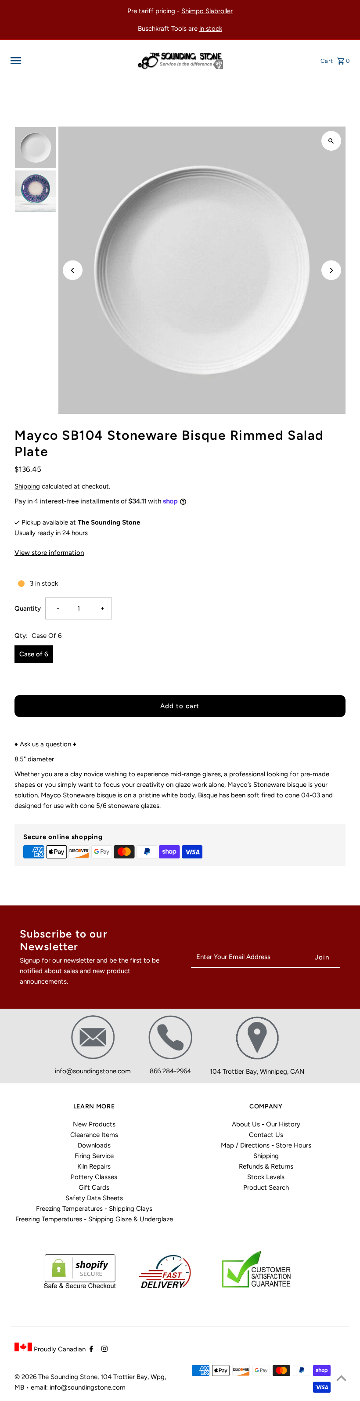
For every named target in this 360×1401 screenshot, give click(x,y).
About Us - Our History (266, 1124)
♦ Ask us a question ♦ (45, 744)
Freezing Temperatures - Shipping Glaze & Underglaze (94, 1219)
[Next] (331, 270)
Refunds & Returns (266, 1166)
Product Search (266, 1187)
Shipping (27, 486)
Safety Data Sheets (94, 1198)
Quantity (27, 608)
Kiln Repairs (94, 1166)
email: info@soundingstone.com (78, 1387)
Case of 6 (33, 654)
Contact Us (266, 1135)
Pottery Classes (94, 1177)
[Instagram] (103, 1349)
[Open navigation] (70, 61)
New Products (94, 1124)
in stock (210, 29)
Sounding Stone (73, 1377)
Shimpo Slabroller (207, 11)
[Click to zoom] (331, 141)
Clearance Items (94, 1135)
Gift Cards (94, 1187)
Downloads (94, 1145)
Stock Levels (265, 1177)
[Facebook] (90, 1349)
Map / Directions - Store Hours (266, 1145)
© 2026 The (32, 1377)
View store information (49, 553)
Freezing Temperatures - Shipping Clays (94, 1209)
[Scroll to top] (341, 1378)
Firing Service (94, 1156)
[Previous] (73, 270)
